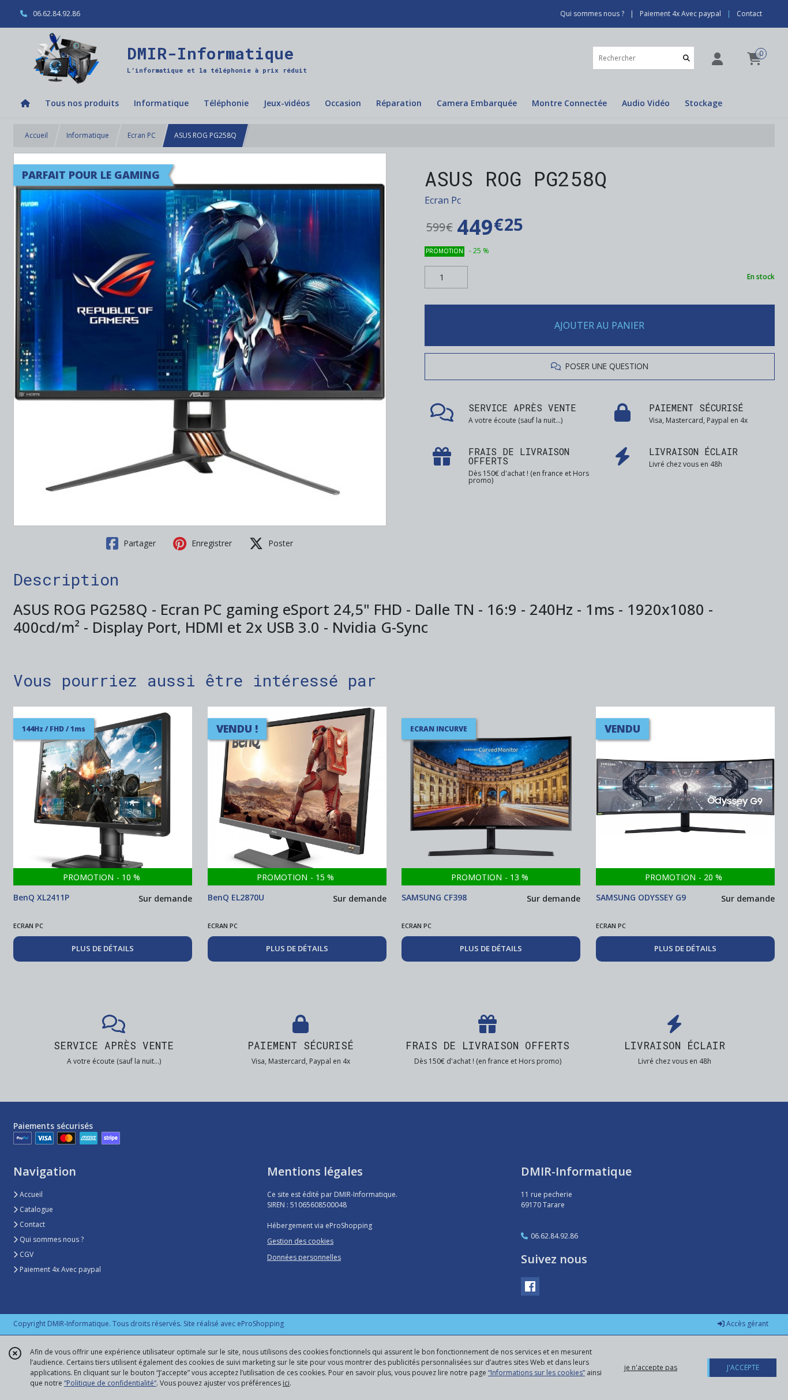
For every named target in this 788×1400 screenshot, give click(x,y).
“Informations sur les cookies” (536, 1373)
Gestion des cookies (300, 1241)
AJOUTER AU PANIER (599, 325)
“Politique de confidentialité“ (110, 1383)
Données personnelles (304, 1257)
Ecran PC (141, 135)
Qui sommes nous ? (51, 1239)
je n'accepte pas (650, 1367)
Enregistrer (210, 543)
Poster (279, 543)
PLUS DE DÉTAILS (103, 948)
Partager (138, 543)
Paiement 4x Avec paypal (59, 1269)
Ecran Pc (443, 200)
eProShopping (260, 1323)
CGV (25, 1254)
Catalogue (35, 1209)
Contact (749, 13)
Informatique (87, 135)
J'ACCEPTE (743, 1367)
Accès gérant (746, 1323)
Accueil (36, 135)
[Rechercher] (686, 58)
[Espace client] (717, 58)
